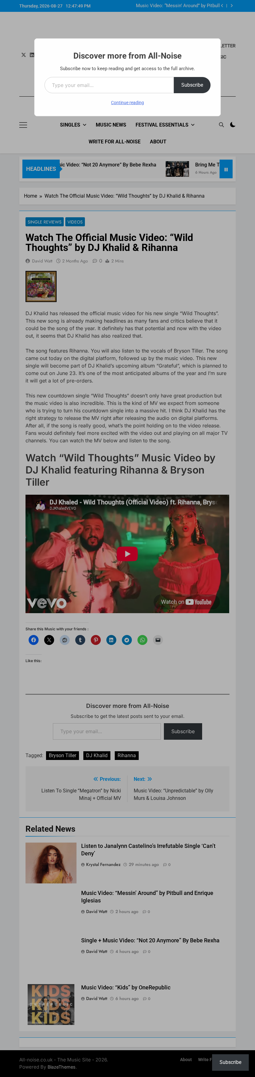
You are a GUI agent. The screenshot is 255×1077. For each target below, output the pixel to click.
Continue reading (127, 102)
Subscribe (192, 85)
